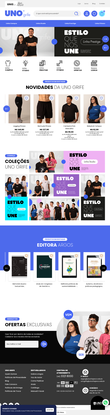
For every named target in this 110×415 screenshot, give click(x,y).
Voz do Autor (36, 377)
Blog (93, 4)
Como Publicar (37, 381)
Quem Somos (11, 374)
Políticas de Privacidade (15, 377)
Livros (86, 4)
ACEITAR (50, 410)
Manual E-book (37, 391)
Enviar (44, 344)
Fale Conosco (11, 384)
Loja (79, 4)
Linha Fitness (100, 23)
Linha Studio (41, 23)
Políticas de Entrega (13, 387)
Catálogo (35, 387)
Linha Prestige (70, 23)
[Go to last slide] (6, 108)
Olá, (87, 14)
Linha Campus (11, 23)
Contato (102, 4)
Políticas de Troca (13, 391)
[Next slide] (105, 39)
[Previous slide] (105, 47)
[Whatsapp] (105, 402)
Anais (33, 384)
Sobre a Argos (37, 374)
